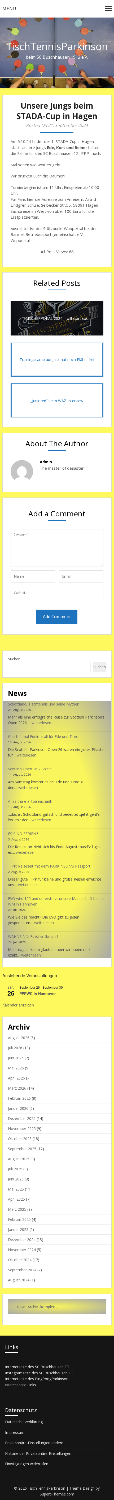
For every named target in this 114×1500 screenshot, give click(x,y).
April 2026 (16, 1078)
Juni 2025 (16, 1179)
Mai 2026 (16, 1067)
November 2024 (22, 1249)
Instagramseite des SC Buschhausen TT (39, 1372)
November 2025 (22, 1128)
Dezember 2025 (22, 1118)
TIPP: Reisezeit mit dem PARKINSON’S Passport (49, 866)
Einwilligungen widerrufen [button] (26, 1463)
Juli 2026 (15, 1047)
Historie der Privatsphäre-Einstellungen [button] (38, 1453)
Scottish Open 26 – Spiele (30, 768)
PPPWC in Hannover (37, 993)
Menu (9, 8)
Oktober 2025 (20, 1138)
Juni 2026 (16, 1057)
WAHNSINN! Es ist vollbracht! (33, 936)
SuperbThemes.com (57, 1494)
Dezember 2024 (22, 1239)
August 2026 (18, 1037)
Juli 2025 (15, 1168)
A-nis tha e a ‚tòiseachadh (30, 801)
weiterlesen (41, 722)
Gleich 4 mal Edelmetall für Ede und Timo (43, 736)
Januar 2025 (18, 1229)
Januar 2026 (18, 1108)
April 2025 (16, 1199)
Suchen (14, 658)
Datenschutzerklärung (24, 1421)
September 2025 (22, 1148)
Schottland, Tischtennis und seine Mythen (43, 704)
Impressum (14, 1432)
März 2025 (17, 1209)
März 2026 (17, 1088)
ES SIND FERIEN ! (23, 833)
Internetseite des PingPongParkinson (36, 1378)
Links (31, 1384)
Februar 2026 (19, 1098)
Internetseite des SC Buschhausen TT (37, 1366)
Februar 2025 (19, 1219)
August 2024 (18, 1279)
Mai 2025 (16, 1189)
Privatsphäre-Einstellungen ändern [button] (34, 1442)
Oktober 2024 (20, 1259)
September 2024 (22, 1269)
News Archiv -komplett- (37, 1306)
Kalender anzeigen (18, 1005)
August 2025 (18, 1158)
